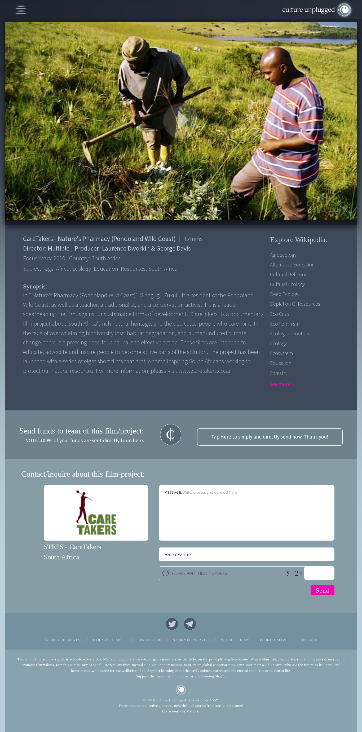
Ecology (278, 343)
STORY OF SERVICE (192, 640)
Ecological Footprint (291, 333)
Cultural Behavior (288, 274)
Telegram (190, 623)
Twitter (172, 623)
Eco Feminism (285, 324)
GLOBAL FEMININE (64, 640)
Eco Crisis (279, 314)
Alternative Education (292, 265)
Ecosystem (281, 353)
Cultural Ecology (287, 284)
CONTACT (307, 640)
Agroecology (283, 255)
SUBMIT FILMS (235, 640)
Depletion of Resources (295, 304)
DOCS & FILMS (107, 640)
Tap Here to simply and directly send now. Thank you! (269, 437)
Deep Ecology (284, 294)
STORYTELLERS (147, 640)
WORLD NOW (272, 640)
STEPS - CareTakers (72, 547)
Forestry (278, 373)
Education (281, 363)
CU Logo (181, 690)
